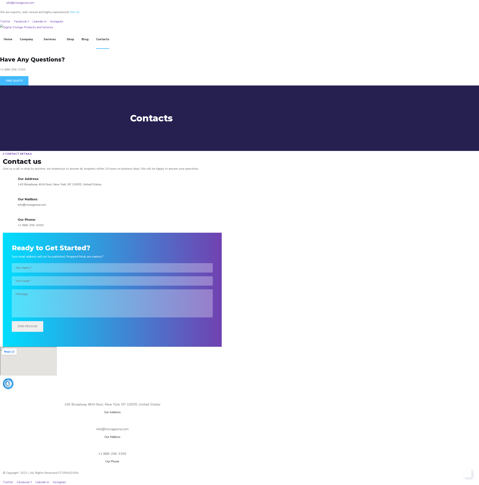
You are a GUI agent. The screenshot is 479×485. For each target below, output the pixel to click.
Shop (70, 39)
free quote (14, 80)
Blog (85, 39)
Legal (192, 467)
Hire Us (75, 12)
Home (8, 39)
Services (50, 39)
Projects (125, 467)
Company (26, 39)
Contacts (102, 39)
